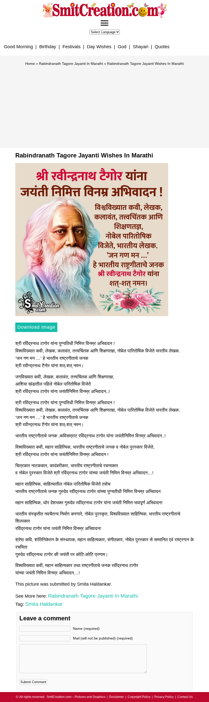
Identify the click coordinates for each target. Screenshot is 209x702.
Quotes (162, 46)
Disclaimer (116, 697)
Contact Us (185, 697)
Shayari (140, 46)
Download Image (36, 327)
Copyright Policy (139, 697)
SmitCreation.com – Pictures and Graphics (76, 697)
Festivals (71, 46)
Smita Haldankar (44, 604)
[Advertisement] (104, 104)
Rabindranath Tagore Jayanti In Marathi (71, 63)
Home (30, 63)
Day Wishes (99, 46)
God (122, 46)
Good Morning (18, 46)
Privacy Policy (164, 697)
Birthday (47, 46)
